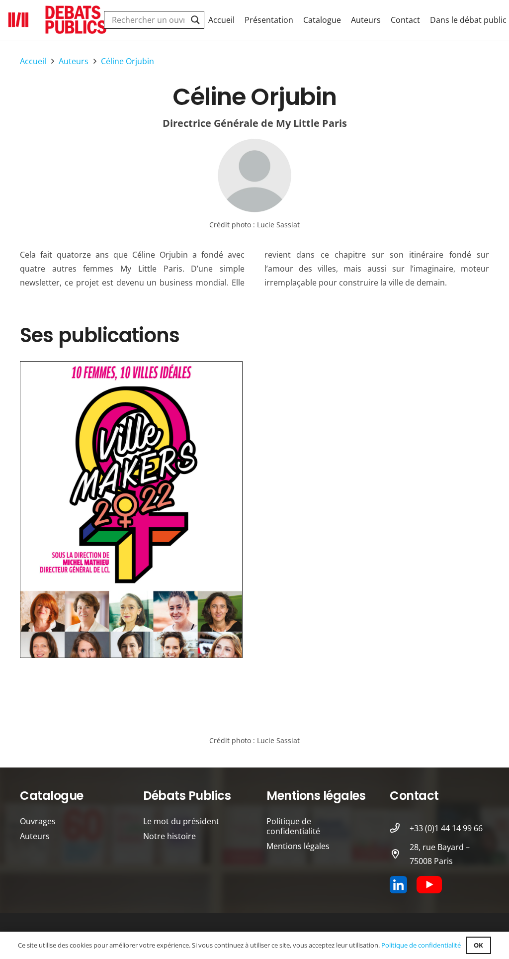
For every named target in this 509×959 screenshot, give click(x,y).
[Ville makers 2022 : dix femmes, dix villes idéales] (131, 510)
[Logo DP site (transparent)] (57, 20)
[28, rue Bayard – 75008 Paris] (400, 854)
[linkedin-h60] (398, 884)
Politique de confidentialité (293, 826)
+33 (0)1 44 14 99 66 (446, 828)
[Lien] (254, 175)
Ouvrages (38, 821)
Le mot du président (181, 821)
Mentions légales (298, 846)
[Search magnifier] (195, 19)
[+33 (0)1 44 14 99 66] (400, 828)
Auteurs (35, 836)
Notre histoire (169, 836)
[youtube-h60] (429, 884)
